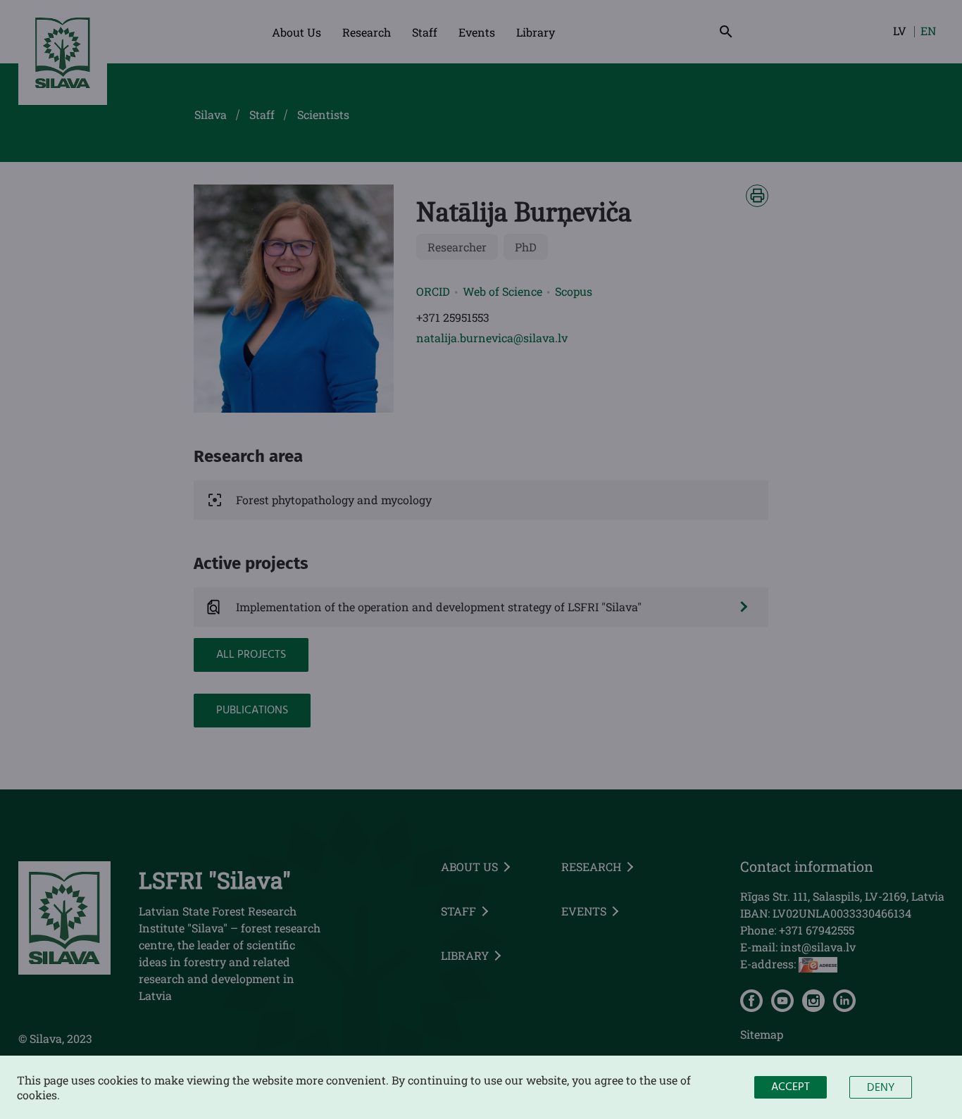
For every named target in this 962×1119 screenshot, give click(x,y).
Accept (790, 1087)
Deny (880, 1088)
